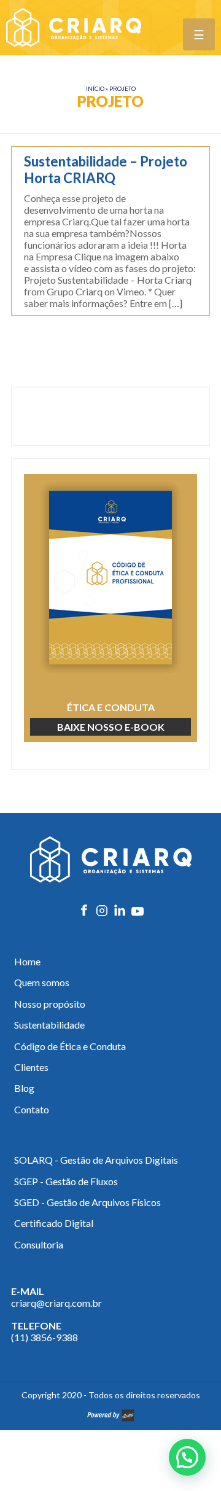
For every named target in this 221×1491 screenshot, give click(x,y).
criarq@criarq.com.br (56, 1303)
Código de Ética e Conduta (70, 1046)
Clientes (31, 1067)
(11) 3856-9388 (44, 1337)
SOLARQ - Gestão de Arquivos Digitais (96, 1160)
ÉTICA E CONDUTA (111, 717)
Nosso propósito (49, 1004)
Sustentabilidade (49, 1024)
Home (27, 961)
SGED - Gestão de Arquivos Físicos (87, 1202)
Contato (31, 1109)
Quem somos (41, 982)
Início (95, 88)
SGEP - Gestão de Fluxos (66, 1181)
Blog (24, 1088)
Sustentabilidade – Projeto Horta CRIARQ (105, 169)
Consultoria (38, 1244)
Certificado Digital (53, 1223)
